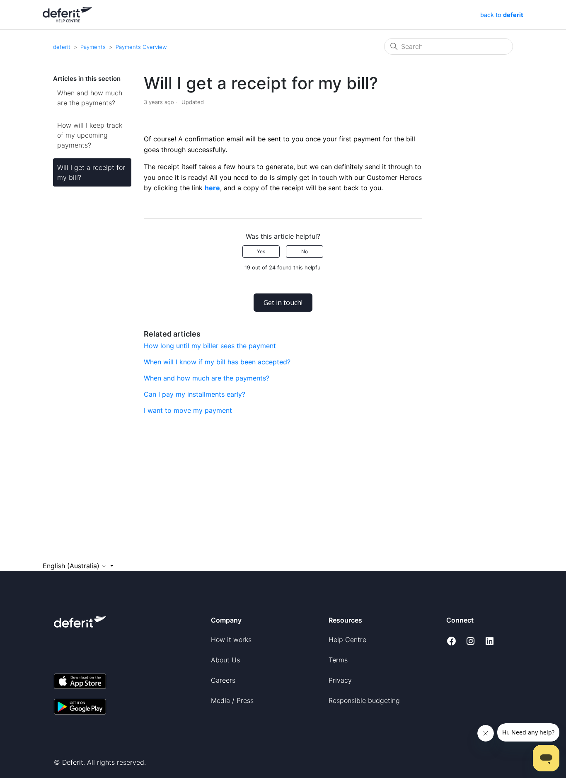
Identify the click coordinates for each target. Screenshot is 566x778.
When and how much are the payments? (89, 98)
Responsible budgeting (364, 700)
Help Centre (347, 639)
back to (501, 14)
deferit (61, 47)
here (212, 188)
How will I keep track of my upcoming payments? (89, 135)
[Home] (67, 14)
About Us (225, 660)
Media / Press (232, 700)
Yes (261, 251)
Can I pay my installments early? (194, 394)
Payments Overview (141, 47)
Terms (338, 660)
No (304, 251)
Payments (93, 47)
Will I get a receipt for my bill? (91, 172)
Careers (223, 680)
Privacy (340, 680)
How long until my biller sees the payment (210, 346)
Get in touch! (283, 302)
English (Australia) (72, 566)
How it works (231, 639)
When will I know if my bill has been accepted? (217, 362)
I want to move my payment (188, 410)
